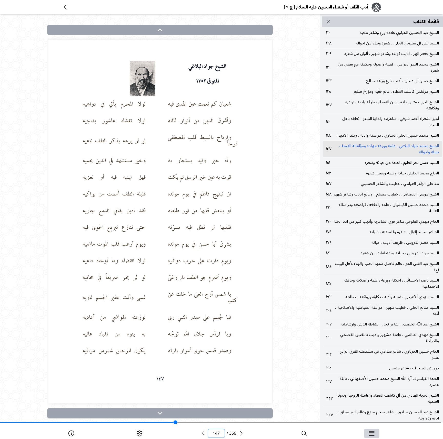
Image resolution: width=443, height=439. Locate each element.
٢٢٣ (382, 398)
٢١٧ (382, 381)
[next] (160, 413)
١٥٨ (382, 194)
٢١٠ (382, 337)
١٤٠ (382, 121)
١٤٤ (382, 135)
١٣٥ (382, 91)
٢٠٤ (382, 310)
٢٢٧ (382, 415)
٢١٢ (382, 354)
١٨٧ (382, 283)
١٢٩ (382, 53)
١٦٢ (382, 207)
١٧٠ (382, 221)
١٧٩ (382, 242)
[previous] (203, 433)
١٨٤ (382, 266)
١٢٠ (382, 32)
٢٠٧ (382, 324)
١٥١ (382, 162)
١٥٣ (382, 173)
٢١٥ (382, 368)
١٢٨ (382, 43)
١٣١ (382, 67)
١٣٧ (382, 105)
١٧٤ (382, 232)
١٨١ (382, 253)
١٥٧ (382, 183)
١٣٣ (382, 81)
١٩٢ (382, 297)
